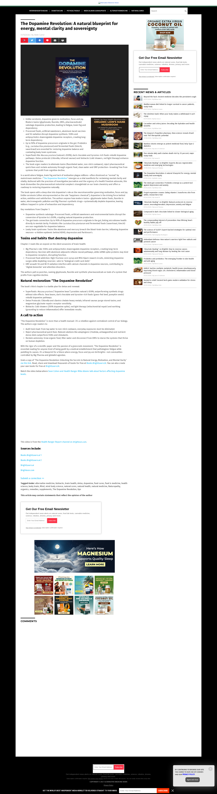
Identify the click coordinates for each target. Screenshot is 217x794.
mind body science (54, 486)
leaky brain (34, 486)
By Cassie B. (156, 158)
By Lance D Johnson (158, 148)
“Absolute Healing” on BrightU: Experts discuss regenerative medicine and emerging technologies (168, 164)
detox (80, 483)
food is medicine (112, 483)
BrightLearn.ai (27, 465)
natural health (84, 486)
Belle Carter (39, 35)
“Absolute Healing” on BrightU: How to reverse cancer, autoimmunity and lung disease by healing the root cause (167, 250)
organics (25, 489)
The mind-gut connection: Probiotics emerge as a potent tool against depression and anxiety (168, 184)
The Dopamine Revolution (55, 178)
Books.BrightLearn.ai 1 (31, 455)
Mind (42, 486)
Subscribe (163, 790)
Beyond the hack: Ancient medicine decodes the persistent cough (170, 97)
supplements (45, 489)
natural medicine (99, 486)
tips (79, 489)
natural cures (70, 486)
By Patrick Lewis (157, 109)
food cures (99, 483)
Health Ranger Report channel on (63, 442)
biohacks (60, 483)
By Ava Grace (156, 119)
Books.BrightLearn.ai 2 (31, 460)
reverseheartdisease (38, 11)
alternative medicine (45, 483)
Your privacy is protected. (33, 527)
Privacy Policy (108, 785)
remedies (34, 489)
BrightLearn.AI (52, 366)
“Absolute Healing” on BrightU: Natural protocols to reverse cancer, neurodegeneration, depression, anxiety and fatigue (168, 203)
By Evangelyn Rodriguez (160, 235)
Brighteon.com (27, 470)
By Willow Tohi (156, 99)
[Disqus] (75, 656)
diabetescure (57, 11)
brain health (70, 483)
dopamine (88, 483)
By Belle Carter (157, 178)
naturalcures (137, 11)
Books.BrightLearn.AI (96, 363)
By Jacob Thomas (157, 168)
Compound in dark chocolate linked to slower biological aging (169, 212)
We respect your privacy (95, 778)
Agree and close (192, 780)
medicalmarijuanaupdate (95, 11)
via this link (26, 363)
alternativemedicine (119, 11)
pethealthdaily (73, 11)
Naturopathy (114, 486)
